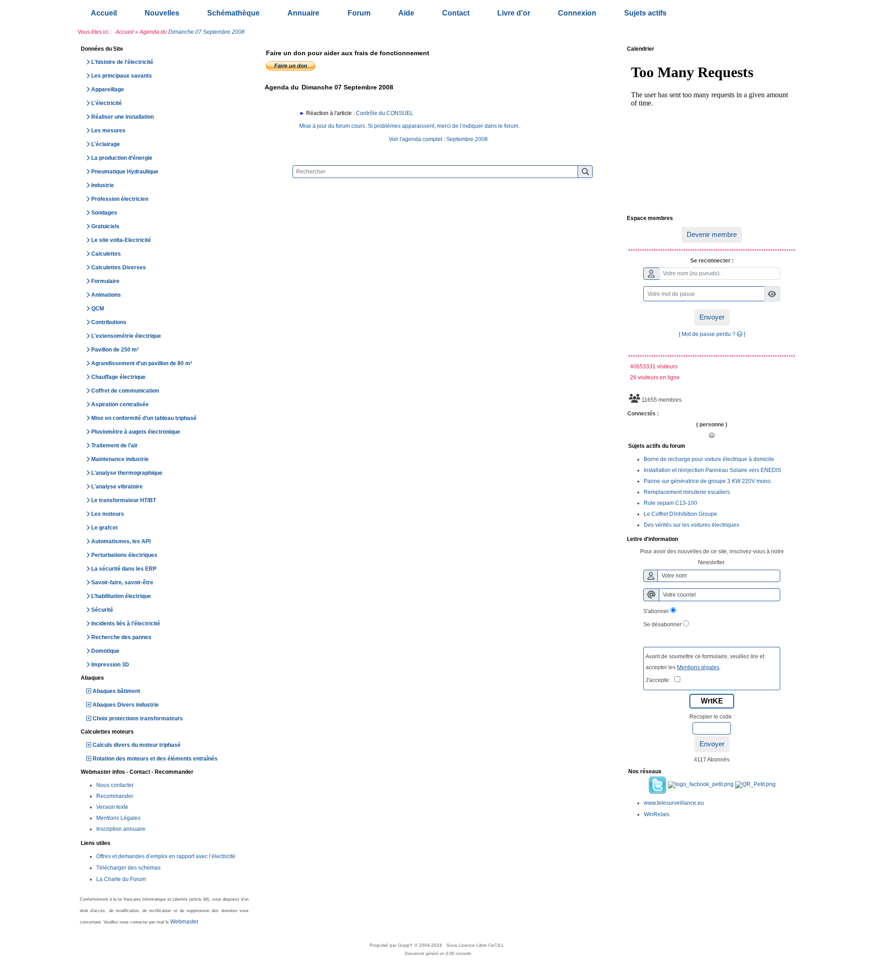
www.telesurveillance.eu (674, 803)
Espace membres (710, 218)
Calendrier (710, 49)
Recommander (114, 796)
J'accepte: (660, 680)
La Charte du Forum (121, 879)
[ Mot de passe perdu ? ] (712, 334)
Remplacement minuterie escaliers (687, 492)
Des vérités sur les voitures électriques (691, 525)
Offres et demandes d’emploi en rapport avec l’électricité (165, 856)
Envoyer (712, 317)
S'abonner (656, 611)
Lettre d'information (710, 539)
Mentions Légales (118, 818)
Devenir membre (712, 234)
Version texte (112, 807)
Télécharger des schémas (128, 868)
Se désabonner (662, 624)
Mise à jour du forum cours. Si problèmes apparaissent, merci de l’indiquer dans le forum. (409, 126)
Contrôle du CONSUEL (384, 113)
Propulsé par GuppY (392, 945)
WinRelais (656, 814)
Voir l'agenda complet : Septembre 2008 (438, 139)
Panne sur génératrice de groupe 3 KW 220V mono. (708, 481)
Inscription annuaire (121, 829)
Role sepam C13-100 (670, 503)
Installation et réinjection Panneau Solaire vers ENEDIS (712, 470)
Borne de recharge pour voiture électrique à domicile (709, 459)
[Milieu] (862, 404)
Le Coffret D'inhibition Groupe (680, 514)
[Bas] (862, 420)
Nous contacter (115, 785)
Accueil (124, 32)
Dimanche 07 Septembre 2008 (206, 32)
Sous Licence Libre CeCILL (476, 945)
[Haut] (862, 388)
